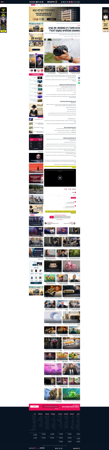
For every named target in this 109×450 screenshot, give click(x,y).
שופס (50, 4)
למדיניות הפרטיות (58, 219)
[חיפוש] (72, 2)
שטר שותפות (70, 4)
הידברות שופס (77, 426)
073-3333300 (69, 438)
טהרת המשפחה (40, 417)
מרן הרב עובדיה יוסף (46, 416)
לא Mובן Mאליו (66, 416)
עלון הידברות (77, 417)
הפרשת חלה (40, 426)
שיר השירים (34, 426)
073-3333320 (35, 435)
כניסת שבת (78, 422)
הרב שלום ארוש (47, 426)
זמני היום (54, 4)
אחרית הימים (53, 425)
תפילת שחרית (33, 415)
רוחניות (73, 420)
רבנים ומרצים (47, 413)
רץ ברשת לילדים (60, 416)
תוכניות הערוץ (66, 413)
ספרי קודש (53, 427)
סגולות (54, 421)
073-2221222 (78, 434)
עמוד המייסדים (77, 427)
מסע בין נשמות (66, 422)
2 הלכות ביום (77, 420)
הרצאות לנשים (40, 425)
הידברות (78, 413)
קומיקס (61, 422)
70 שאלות (60, 4)
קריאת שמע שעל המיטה (32, 430)
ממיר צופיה (78, 440)
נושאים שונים (53, 413)
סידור (35, 413)
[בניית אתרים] (42, 448)
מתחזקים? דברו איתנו (32, 1)
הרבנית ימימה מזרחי (39, 420)
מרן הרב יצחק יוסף (47, 417)
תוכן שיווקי (72, 428)
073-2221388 (61, 434)
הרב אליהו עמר (47, 428)
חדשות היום (72, 417)
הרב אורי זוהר (47, 425)
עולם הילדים (63, 4)
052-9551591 (61, 438)
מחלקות (48, 4)
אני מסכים (60, 219)
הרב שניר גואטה (47, 421)
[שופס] (41, 2)
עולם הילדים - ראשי (59, 415)
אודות (78, 430)
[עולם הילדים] (42, 2)
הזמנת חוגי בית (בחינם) (43, 436)
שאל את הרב (57, 4)
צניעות (41, 421)
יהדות (73, 415)
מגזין (75, 4)
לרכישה (35, 264)
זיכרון (68, 189)
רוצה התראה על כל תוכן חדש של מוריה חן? (60, 215)
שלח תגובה (73, 197)
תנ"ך (54, 416)
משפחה (73, 421)
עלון (52, 4)
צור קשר (43, 4)
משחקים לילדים (60, 421)
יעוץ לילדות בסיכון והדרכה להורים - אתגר (33, 433)
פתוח (67, 420)
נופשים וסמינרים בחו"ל (60, 440)
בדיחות (61, 417)
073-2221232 (44, 434)
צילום (64, 189)
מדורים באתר (72, 413)
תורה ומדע (72, 422)
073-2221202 (61, 441)
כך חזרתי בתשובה (66, 425)
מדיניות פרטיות (77, 415)
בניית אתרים (38, 448)
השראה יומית (66, 426)
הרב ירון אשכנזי (47, 422)
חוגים (61, 427)
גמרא (54, 417)
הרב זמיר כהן (66, 4)
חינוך (54, 422)
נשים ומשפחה (40, 413)
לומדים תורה (53, 415)
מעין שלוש (34, 421)
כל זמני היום (36, 148)
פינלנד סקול (53, 420)
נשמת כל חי (34, 427)
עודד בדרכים (66, 415)
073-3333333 (78, 441)
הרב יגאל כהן (47, 420)
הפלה (41, 422)
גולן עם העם (66, 421)
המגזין (73, 416)
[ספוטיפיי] (37, 2)
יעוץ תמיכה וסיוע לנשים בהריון (59, 436)
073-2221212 (69, 434)
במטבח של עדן (66, 417)
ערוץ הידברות (77, 416)
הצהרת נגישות (77, 428)
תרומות (46, 4)
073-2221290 (44, 438)
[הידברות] (52, 1)
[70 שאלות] (39, 2)
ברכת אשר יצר (33, 428)
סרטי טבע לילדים (60, 425)
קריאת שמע (34, 422)
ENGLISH (41, 4)
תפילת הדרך (33, 425)
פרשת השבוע (72, 426)
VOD (76, 4)
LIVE (37, 4)
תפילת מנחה (33, 416)
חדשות (73, 4)
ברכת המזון (34, 420)
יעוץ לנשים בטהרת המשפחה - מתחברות (76, 437)
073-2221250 (69, 441)
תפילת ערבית (33, 417)
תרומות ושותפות (77, 425)
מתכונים (41, 416)
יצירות (61, 426)
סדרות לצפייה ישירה (59, 420)
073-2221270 (35, 438)
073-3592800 (52, 434)
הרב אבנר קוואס (47, 427)
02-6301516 (78, 438)
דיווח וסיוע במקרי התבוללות (51, 436)
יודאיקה (54, 428)
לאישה (41, 415)
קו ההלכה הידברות (69, 436)
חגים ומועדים (72, 427)
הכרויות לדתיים (53, 426)
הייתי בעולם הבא (66, 427)
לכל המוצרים (36, 283)
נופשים (36, 436)
